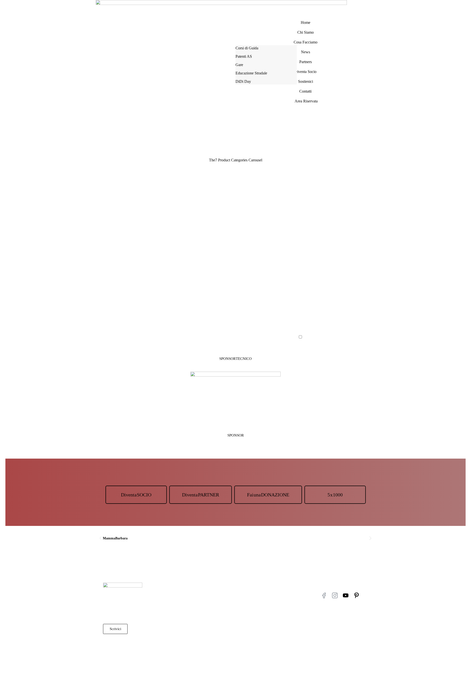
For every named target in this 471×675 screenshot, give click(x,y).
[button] (100, 538)
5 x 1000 (335, 494)
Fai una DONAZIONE (268, 494)
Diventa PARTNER (200, 494)
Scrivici (115, 629)
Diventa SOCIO (136, 494)
